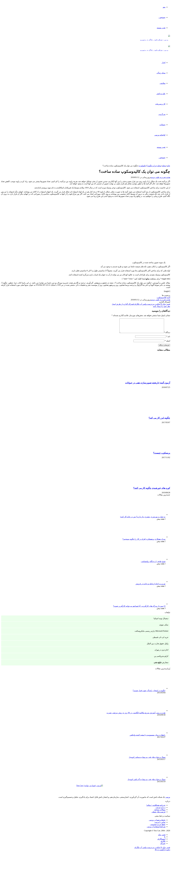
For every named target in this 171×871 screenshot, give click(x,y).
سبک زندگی (160, 73)
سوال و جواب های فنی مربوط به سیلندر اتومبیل (147, 757)
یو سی (167, 797)
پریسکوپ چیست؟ (161, 453)
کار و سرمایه (160, 104)
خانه (168, 166)
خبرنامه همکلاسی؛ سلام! (155, 805)
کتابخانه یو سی (159, 135)
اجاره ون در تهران (161, 650)
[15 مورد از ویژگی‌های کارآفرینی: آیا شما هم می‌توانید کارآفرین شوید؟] (152, 604)
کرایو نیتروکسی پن (161, 656)
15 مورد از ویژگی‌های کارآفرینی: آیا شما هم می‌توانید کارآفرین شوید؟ (139, 606)
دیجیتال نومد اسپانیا (161, 618)
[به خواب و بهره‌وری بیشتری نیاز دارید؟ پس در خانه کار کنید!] (152, 515)
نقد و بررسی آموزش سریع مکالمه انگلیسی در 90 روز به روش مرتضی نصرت (136, 713)
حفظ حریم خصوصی (157, 824)
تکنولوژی (142, 166)
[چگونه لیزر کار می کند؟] (147, 413)
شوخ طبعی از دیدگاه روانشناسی (153, 561)
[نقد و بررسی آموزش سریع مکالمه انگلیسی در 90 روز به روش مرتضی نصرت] (152, 711)
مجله (164, 166)
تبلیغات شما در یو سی (157, 820)
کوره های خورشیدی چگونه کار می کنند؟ (151, 488)
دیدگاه (167, 332)
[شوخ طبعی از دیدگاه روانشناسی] (152, 559)
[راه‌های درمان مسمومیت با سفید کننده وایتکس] (152, 733)
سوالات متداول (159, 810)
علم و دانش (160, 94)
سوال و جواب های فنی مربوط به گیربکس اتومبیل (146, 779)
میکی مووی (163, 625)
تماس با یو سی (159, 822)
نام (168, 336)
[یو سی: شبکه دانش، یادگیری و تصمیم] (155, 40)
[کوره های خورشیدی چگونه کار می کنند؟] (147, 483)
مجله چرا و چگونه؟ (154, 166)
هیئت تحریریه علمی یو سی (160, 177)
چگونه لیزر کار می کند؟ (159, 418)
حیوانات (162, 125)
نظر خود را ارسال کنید (161, 306)
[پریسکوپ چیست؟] (147, 448)
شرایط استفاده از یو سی (156, 827)
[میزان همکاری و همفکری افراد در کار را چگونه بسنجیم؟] (152, 537)
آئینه (168, 297)
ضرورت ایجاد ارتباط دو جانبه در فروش (150, 584)
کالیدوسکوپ (161, 297)
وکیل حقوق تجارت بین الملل (157, 644)
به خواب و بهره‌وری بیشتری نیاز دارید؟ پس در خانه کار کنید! (142, 517)
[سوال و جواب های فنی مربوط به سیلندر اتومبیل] (152, 755)
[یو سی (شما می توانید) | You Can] (85, 787)
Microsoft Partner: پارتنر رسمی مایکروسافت (151, 631)
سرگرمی (161, 114)
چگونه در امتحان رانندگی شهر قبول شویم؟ (149, 691)
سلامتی (162, 83)
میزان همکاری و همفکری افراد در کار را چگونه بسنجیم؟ (143, 539)
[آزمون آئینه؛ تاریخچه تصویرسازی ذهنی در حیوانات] (147, 378)
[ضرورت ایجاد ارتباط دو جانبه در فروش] (152, 582)
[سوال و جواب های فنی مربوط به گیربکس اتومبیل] (152, 777)
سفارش (161, 662)
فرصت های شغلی (158, 812)
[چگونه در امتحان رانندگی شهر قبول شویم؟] (152, 688)
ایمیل (167, 341)
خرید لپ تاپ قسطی (160, 637)
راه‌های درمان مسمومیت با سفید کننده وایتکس (147, 735)
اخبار (163, 63)
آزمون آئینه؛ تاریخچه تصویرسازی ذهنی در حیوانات (147, 383)
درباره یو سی (160, 807)
